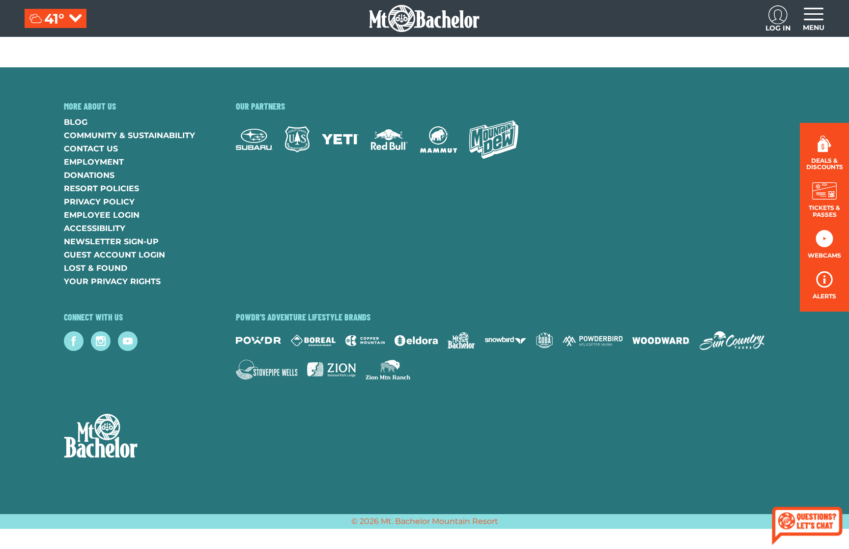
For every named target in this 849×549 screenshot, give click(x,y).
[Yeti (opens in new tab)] (340, 139)
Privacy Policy (99, 201)
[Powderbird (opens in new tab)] (593, 340)
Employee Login (102, 215)
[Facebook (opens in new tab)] (74, 341)
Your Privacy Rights (112, 281)
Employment (94, 162)
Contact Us (91, 148)
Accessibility (94, 228)
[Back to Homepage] (137, 437)
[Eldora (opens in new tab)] (416, 340)
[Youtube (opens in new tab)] (128, 341)
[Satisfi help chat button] (807, 527)
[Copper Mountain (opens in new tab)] (365, 340)
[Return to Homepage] (424, 18)
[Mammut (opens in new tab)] (438, 139)
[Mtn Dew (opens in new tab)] (493, 139)
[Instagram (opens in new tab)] (101, 341)
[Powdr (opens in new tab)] (258, 340)
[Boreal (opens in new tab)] (313, 340)
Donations (89, 175)
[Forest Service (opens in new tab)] (297, 139)
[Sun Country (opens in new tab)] (732, 340)
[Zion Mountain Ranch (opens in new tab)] (388, 369)
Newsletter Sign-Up (111, 241)
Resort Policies (101, 188)
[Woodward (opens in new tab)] (661, 340)
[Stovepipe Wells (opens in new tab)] (267, 369)
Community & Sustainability (129, 135)
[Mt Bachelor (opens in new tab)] (461, 340)
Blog (75, 122)
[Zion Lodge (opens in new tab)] (331, 369)
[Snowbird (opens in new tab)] (505, 340)
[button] (824, 199)
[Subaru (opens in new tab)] (254, 139)
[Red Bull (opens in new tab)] (389, 139)
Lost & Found (95, 268)
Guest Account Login (114, 255)
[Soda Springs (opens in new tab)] (544, 340)
